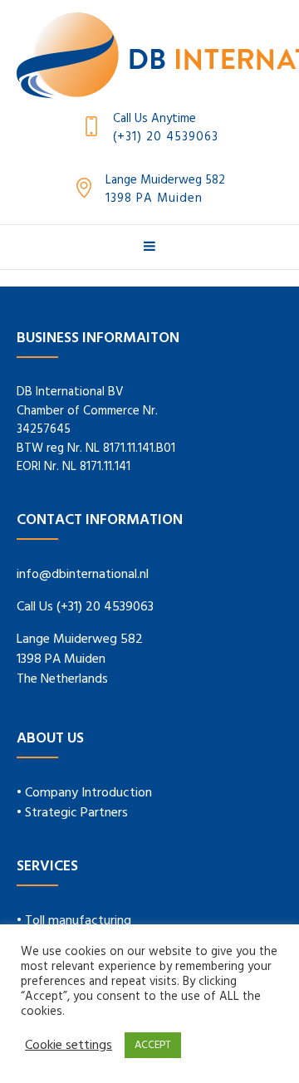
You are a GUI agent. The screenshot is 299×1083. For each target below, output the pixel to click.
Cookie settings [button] (68, 1046)
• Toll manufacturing (74, 921)
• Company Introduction (84, 793)
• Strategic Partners (72, 813)
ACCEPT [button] (153, 1045)
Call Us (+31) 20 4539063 (85, 607)
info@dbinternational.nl (83, 575)
